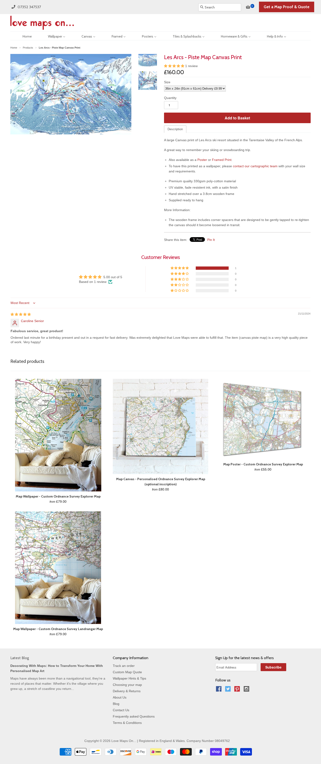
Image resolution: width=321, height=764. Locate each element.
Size (167, 82)
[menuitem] (23, 36)
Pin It (211, 240)
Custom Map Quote (127, 672)
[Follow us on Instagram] (247, 690)
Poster (202, 160)
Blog (116, 704)
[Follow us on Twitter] (228, 690)
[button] (174, 66)
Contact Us (121, 710)
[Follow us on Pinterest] (237, 690)
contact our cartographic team (255, 166)
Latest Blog (19, 658)
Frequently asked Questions (134, 716)
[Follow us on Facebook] (219, 690)
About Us (119, 697)
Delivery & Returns (127, 691)
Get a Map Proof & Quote (286, 6)
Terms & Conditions (127, 723)
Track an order (124, 666)
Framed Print (221, 160)
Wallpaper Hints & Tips (129, 678)
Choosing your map (127, 685)
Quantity (170, 98)
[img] (21, 314)
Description (175, 129)
